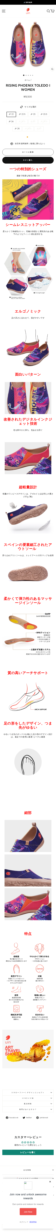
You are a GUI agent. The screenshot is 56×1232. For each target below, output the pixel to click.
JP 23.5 (44, 114)
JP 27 (39, 128)
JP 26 (17, 128)
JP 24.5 (22, 121)
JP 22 (11, 114)
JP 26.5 (28, 128)
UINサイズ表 (28, 1098)
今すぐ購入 (28, 160)
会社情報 (27, 1170)
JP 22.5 (22, 114)
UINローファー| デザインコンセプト (28, 1092)
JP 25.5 (44, 121)
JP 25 (32, 121)
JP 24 (11, 121)
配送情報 (28, 1104)
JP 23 (33, 114)
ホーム (27, 80)
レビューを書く (28, 1152)
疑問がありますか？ (28, 1109)
